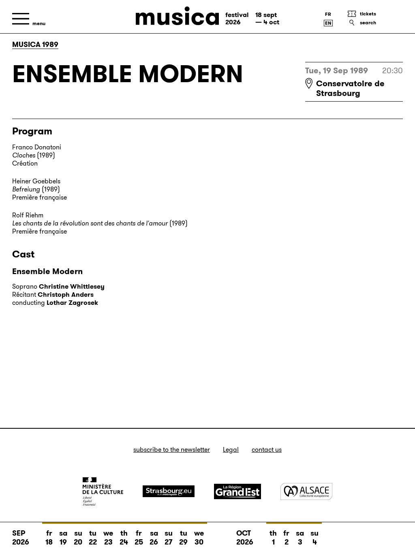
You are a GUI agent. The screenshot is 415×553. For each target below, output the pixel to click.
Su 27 (169, 537)
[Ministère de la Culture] (103, 491)
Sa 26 (154, 537)
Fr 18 (49, 537)
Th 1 (273, 537)
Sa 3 (300, 537)
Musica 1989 (35, 44)
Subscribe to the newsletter (171, 449)
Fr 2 (286, 537)
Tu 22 (93, 537)
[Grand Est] (237, 491)
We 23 (108, 537)
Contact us (267, 449)
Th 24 (124, 537)
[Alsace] (306, 491)
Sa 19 (63, 537)
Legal (231, 449)
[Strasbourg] (169, 491)
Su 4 (314, 537)
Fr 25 (139, 537)
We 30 (199, 537)
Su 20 (78, 537)
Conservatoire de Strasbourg (350, 88)
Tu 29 (183, 537)
